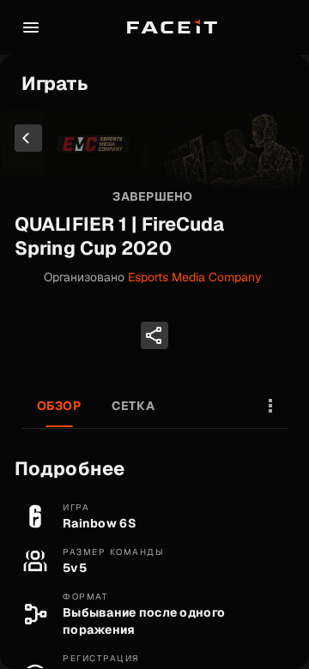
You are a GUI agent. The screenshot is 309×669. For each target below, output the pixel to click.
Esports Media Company (195, 277)
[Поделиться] (154, 335)
